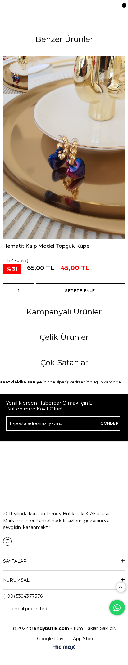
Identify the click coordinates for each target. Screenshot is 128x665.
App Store (84, 638)
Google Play (50, 638)
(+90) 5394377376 (23, 596)
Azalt (7, 290)
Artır (29, 290)
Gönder (109, 423)
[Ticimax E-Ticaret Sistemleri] (64, 648)
